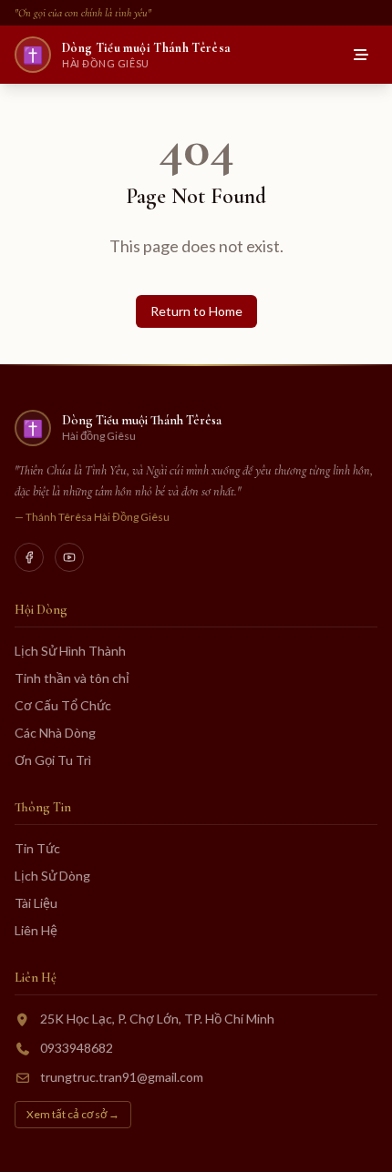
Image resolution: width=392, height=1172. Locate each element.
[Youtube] (69, 557)
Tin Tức (37, 848)
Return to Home (196, 311)
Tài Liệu (36, 903)
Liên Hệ (36, 930)
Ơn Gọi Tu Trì (53, 760)
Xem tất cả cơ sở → (72, 1114)
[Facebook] (29, 557)
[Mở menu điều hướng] (361, 54)
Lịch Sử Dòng (52, 875)
